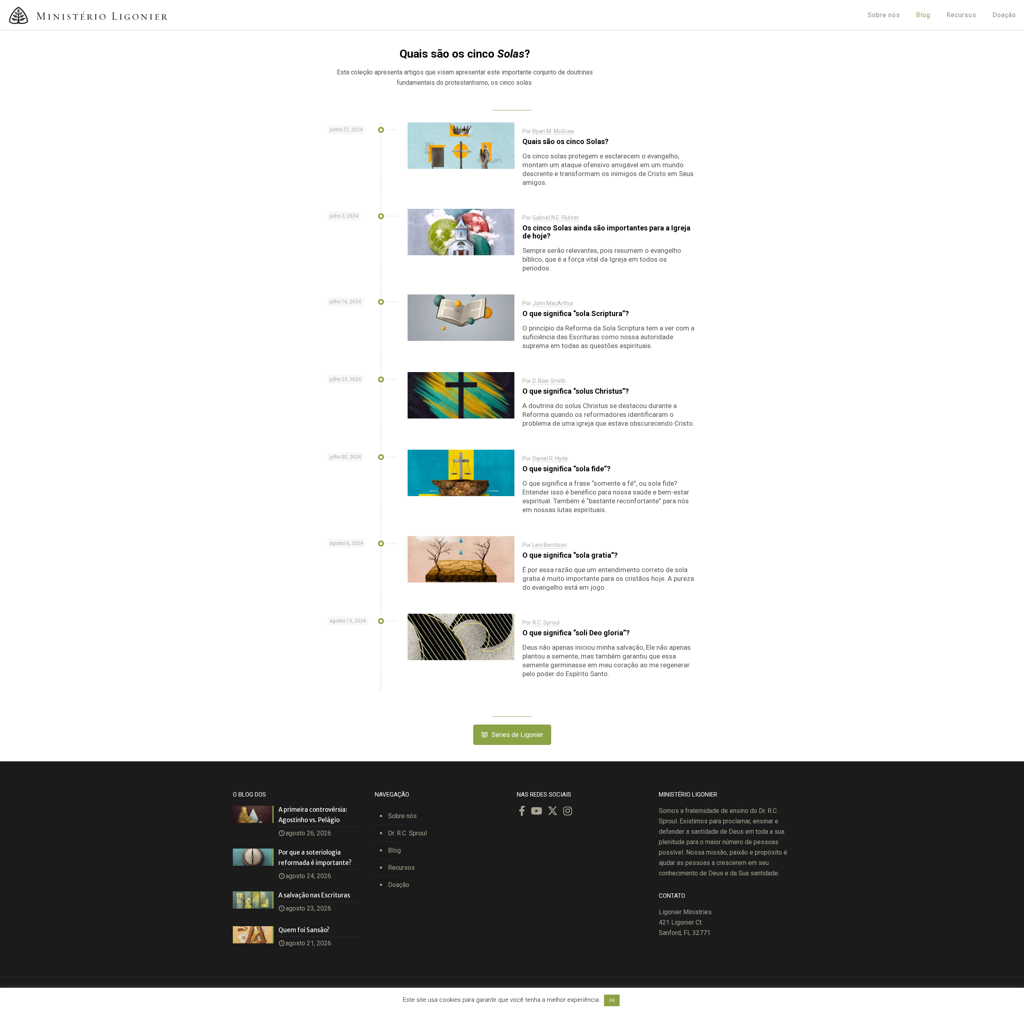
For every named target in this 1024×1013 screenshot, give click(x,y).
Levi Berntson (549, 545)
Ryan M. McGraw (553, 131)
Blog (394, 850)
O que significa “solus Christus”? (575, 391)
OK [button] (612, 1000)
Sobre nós (402, 816)
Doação (398, 885)
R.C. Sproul (546, 622)
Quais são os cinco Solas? (565, 141)
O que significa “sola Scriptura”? (575, 313)
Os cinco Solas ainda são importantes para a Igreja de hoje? (606, 232)
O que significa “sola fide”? (566, 468)
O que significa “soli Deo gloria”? (576, 633)
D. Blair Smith (549, 381)
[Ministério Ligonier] (88, 15)
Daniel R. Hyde (550, 458)
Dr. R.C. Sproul (407, 833)
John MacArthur (553, 303)
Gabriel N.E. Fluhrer (555, 217)
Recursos (401, 867)
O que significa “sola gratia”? (570, 555)
